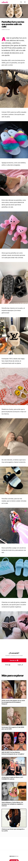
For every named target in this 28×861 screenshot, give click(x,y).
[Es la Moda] (5, 2)
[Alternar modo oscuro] (24, 2)
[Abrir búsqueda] (21, 2)
